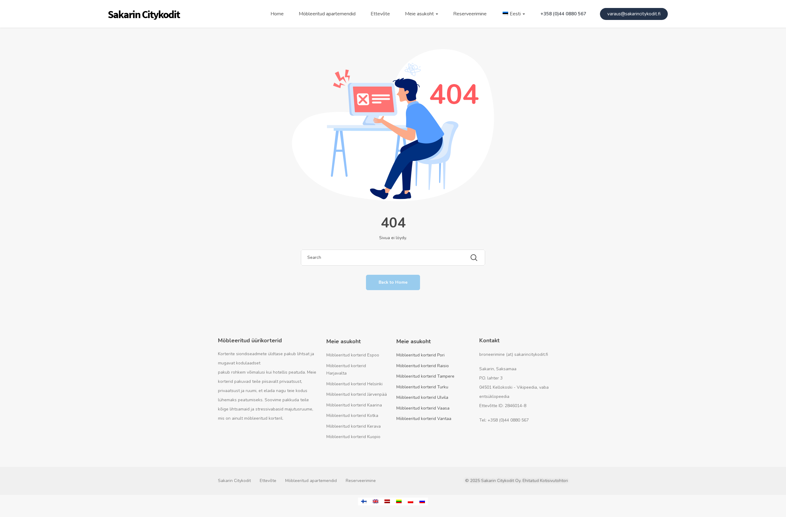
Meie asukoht (420, 13)
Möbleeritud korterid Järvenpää (356, 394)
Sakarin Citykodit (234, 481)
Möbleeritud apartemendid (327, 13)
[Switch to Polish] (410, 501)
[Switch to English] (375, 501)
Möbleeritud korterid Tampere (425, 376)
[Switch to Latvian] (387, 501)
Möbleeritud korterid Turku (422, 387)
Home (277, 13)
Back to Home (393, 282)
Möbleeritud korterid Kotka (352, 415)
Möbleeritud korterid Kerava (353, 426)
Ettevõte (380, 13)
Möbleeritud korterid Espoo (352, 355)
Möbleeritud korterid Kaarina (354, 405)
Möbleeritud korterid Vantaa (423, 419)
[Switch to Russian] (422, 501)
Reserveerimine (470, 13)
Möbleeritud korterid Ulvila (422, 397)
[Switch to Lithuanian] (399, 501)
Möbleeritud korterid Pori (420, 355)
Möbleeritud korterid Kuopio (353, 437)
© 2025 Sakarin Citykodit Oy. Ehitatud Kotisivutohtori (516, 481)
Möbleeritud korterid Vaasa (422, 408)
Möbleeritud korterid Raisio (422, 366)
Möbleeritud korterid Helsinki (354, 384)
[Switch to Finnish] (364, 501)
